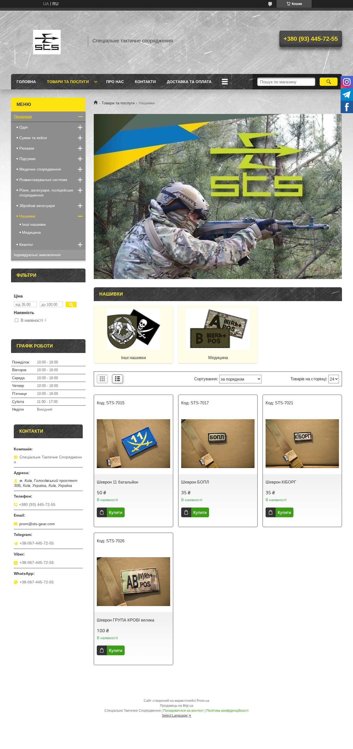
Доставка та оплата (189, 81)
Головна (26, 81)
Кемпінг (26, 244)
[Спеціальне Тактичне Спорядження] (47, 41)
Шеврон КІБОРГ (281, 482)
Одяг (23, 127)
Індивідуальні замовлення (37, 255)
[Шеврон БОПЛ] (218, 443)
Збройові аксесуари (37, 205)
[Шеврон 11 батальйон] (133, 443)
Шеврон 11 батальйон (117, 482)
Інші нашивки (133, 357)
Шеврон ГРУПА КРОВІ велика (125, 620)
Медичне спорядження (40, 169)
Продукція (23, 116)
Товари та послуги (68, 81)
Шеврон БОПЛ (195, 482)
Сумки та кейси (33, 138)
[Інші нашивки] (133, 328)
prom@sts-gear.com (37, 524)
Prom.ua (203, 701)
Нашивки (27, 216)
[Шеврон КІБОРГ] (302, 443)
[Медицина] (218, 328)
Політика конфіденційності (227, 711)
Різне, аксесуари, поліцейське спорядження (46, 192)
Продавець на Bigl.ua (176, 706)
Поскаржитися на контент (183, 711)
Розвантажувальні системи (43, 179)
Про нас (115, 81)
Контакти (145, 81)
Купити (115, 512)
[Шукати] (329, 82)
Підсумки (27, 158)
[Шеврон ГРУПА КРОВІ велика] (133, 581)
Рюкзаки (26, 148)
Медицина (218, 357)
